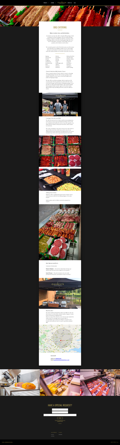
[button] (46, 2)
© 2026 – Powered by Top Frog (7, 442)
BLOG (75, 2)
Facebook (52, 434)
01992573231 (60, 421)
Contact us (70, 2)
